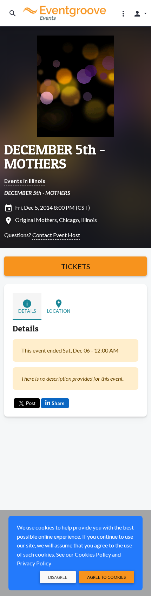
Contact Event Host (56, 235)
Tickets (75, 266)
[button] (123, 13)
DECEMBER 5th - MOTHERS (54, 156)
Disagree (57, 577)
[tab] (27, 306)
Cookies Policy (93, 554)
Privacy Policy (34, 563)
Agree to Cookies (106, 577)
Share (58, 403)
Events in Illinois (24, 180)
